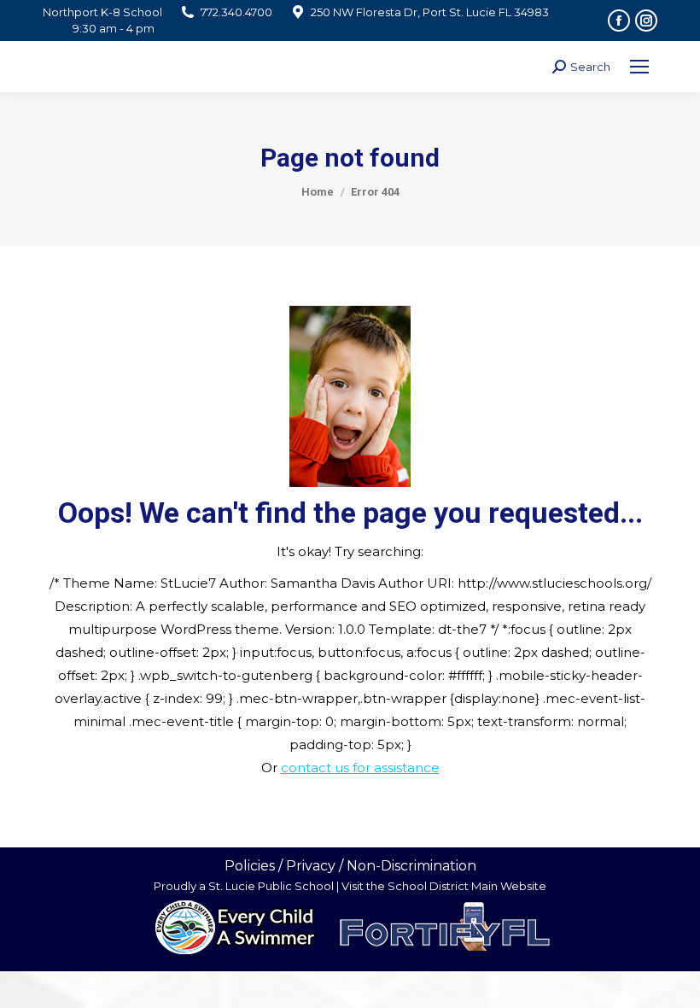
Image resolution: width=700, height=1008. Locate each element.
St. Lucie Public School (271, 886)
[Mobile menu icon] (639, 67)
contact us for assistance (360, 767)
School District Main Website (467, 886)
